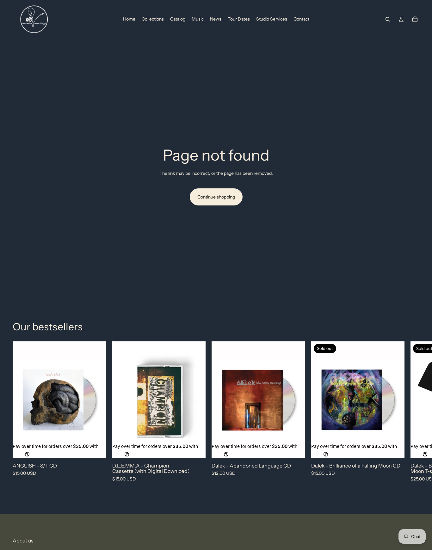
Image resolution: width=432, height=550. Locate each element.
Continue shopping (216, 197)
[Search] (388, 19)
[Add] (96, 448)
